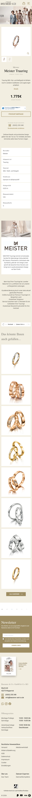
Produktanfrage (16, 114)
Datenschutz (5, 756)
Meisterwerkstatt (22, 747)
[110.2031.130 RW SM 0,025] (4, 59)
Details (16, 89)
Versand (4, 747)
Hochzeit (10, 324)
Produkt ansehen (16, 370)
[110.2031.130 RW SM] (9, 59)
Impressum (5, 759)
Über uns (4, 774)
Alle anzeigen (16, 594)
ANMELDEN (16, 645)
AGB (2, 753)
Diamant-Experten (22, 774)
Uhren (18, 744)
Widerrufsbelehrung (8, 750)
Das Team (5, 777)
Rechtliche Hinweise (8, 744)
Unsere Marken (20, 324)
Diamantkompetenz (23, 777)
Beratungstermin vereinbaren (16, 128)
